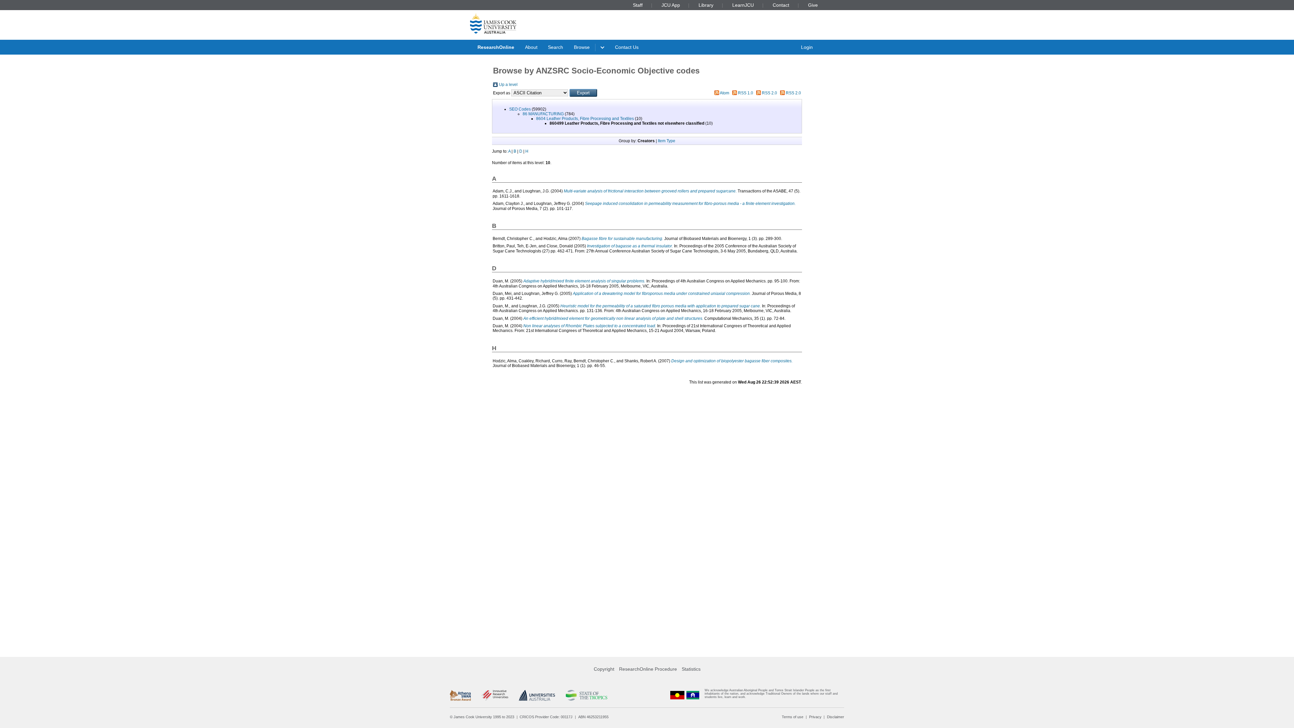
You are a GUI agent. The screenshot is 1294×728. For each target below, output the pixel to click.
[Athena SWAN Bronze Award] (460, 695)
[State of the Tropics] (586, 695)
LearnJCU (743, 5)
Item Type (666, 141)
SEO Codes (520, 109)
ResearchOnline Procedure (648, 669)
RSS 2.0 (769, 93)
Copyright (604, 669)
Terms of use (792, 717)
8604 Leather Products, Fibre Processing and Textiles (585, 118)
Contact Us (627, 47)
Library (706, 5)
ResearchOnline (495, 47)
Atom (724, 93)
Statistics (691, 669)
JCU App (670, 5)
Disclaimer (835, 717)
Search (555, 47)
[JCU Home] (493, 23)
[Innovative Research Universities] (495, 695)
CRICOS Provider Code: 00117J (546, 717)
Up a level (508, 84)
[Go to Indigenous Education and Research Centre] (677, 695)
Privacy (815, 717)
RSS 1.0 (745, 93)
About (531, 47)
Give (813, 5)
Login (807, 47)
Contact (781, 5)
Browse (582, 47)
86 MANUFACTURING (543, 114)
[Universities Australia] (537, 695)
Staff (638, 5)
